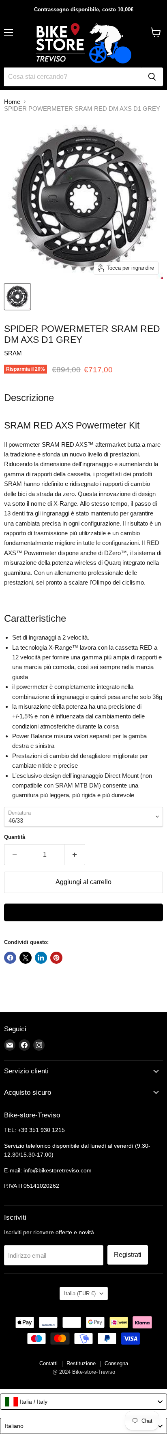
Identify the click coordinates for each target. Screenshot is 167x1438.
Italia (80, 1293)
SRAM (13, 353)
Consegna (116, 1363)
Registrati (127, 1254)
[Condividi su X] (25, 958)
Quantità (14, 837)
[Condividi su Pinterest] (56, 958)
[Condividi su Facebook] (10, 958)
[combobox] (83, 1402)
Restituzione (81, 1363)
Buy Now (83, 912)
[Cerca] (152, 77)
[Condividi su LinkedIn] (41, 958)
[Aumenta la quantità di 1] (74, 854)
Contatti (48, 1363)
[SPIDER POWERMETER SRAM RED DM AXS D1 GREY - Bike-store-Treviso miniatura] (17, 297)
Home (12, 101)
